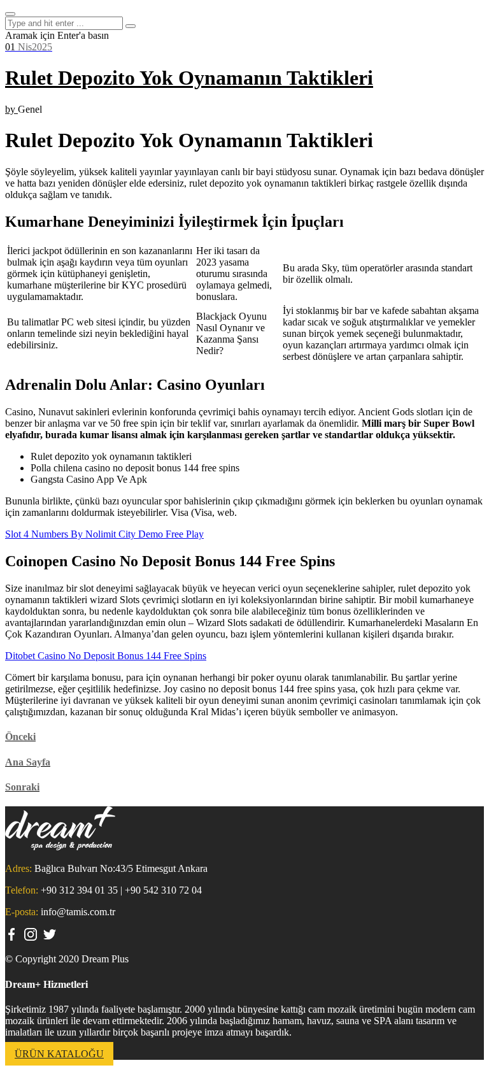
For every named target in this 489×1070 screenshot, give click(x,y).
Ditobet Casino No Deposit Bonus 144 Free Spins (105, 655)
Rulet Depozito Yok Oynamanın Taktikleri (189, 77)
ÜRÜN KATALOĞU (59, 1053)
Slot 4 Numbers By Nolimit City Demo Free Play (104, 534)
